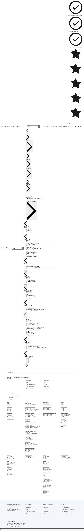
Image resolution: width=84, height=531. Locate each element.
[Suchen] (39, 126)
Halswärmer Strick (46, 471)
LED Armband (63, 420)
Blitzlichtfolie (63, 417)
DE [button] (70, 123)
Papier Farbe (9, 468)
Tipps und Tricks (11, 399)
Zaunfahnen (27, 411)
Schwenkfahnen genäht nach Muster (32, 409)
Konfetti (62, 403)
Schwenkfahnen (28, 408)
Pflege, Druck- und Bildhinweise (14, 395)
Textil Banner (27, 420)
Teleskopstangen (46, 408)
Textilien (44, 455)
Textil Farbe (9, 413)
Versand (24, 523)
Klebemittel (9, 471)
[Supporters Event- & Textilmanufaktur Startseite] (12, 126)
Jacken (44, 461)
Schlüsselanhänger (46, 486)
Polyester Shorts (46, 456)
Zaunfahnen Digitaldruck (29, 413)
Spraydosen (9, 469)
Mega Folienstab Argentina (66, 414)
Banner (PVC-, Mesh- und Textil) (31, 416)
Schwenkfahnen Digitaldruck (30, 410)
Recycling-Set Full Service (66, 458)
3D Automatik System (11, 462)
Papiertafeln (9, 415)
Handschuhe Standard (47, 479)
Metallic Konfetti (64, 407)
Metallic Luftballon (64, 413)
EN (32, 197)
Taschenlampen (64, 423)
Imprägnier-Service (28, 457)
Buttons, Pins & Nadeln (47, 485)
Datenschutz (46, 380)
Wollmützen (45, 476)
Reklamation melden (47, 388)
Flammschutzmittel (28, 455)
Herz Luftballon (64, 411)
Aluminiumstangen (10, 459)
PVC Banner (27, 417)
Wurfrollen (63, 404)
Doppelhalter (27, 421)
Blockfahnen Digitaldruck (29, 443)
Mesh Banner (27, 419)
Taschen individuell (46, 484)
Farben (8, 464)
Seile (8, 461)
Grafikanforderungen (65, 507)
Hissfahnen (27, 428)
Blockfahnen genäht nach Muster (31, 444)
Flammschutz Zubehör (29, 456)
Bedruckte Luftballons (65, 415)
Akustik (62, 426)
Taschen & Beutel (46, 481)
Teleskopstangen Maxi (47, 409)
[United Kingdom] (50, 126)
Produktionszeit (11, 397)
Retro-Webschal (46, 467)
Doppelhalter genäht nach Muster (31, 422)
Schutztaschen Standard (47, 414)
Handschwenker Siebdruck (30, 407)
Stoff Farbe (9, 411)
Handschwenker (28, 403)
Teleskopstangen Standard (48, 410)
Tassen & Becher (46, 487)
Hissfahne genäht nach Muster (30, 431)
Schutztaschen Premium (47, 415)
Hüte (44, 475)
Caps (44, 474)
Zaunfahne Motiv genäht (29, 415)
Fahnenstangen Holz (47, 404)
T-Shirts (44, 457)
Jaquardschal (45, 464)
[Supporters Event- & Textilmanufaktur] (6, 248)
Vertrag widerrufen (12, 521)
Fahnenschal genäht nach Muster (31, 433)
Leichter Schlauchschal (47, 469)
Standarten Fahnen (28, 425)
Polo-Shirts (45, 458)
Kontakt (27, 382)
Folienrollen (9, 404)
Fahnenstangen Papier (47, 405)
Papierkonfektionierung (11, 416)
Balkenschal (45, 465)
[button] (72, 127)
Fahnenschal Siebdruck (29, 436)
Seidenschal (45, 463)
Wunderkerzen (63, 425)
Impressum (46, 384)
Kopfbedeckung (46, 473)
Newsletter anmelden (30, 388)
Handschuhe (45, 477)
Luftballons (63, 409)
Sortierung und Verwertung (66, 457)
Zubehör (8, 470)
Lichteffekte (63, 416)
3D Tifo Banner (28, 440)
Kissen (44, 488)
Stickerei (44, 493)
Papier (8, 414)
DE (31, 197)
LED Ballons (63, 421)
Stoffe (8, 408)
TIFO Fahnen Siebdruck (29, 439)
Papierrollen (9, 417)
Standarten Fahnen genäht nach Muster (32, 426)
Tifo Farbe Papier (10, 419)
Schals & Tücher (46, 462)
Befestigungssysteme (11, 458)
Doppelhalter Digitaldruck (30, 423)
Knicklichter (63, 419)
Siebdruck (45, 492)
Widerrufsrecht (46, 386)
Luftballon (63, 410)
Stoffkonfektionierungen (11, 410)
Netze (8, 457)
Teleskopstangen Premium (48, 411)
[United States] (52, 126)
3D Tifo (8, 455)
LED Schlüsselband (64, 422)
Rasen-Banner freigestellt (30, 448)
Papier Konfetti (63, 405)
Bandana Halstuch (46, 468)
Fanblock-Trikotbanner (29, 445)
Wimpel (44, 490)
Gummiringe (9, 473)
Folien (8, 403)
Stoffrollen (9, 409)
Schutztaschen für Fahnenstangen (49, 413)
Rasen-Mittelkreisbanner (29, 449)
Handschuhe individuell (47, 480)
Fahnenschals (27, 432)
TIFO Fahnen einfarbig (29, 438)
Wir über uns (28, 380)
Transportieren (63, 456)
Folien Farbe (9, 407)
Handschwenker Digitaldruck (30, 405)
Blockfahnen (27, 442)
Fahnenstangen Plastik (47, 407)
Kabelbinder (9, 474)
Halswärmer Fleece (46, 470)
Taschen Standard (46, 482)
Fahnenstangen (46, 403)
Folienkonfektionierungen (12, 405)
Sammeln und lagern (64, 455)
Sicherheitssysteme (10, 463)
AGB (44, 382)
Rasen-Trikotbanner (28, 451)
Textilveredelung (46, 491)
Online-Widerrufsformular (48, 390)
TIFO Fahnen (27, 437)
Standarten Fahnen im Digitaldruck (31, 427)
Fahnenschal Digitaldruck (30, 434)
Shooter (62, 408)
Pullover (44, 459)
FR (33, 197)
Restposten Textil (46, 494)
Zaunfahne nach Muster (29, 414)
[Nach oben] (0, 530)
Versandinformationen (30, 386)
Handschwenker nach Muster (30, 404)
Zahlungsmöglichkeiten (30, 384)
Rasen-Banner (27, 446)
